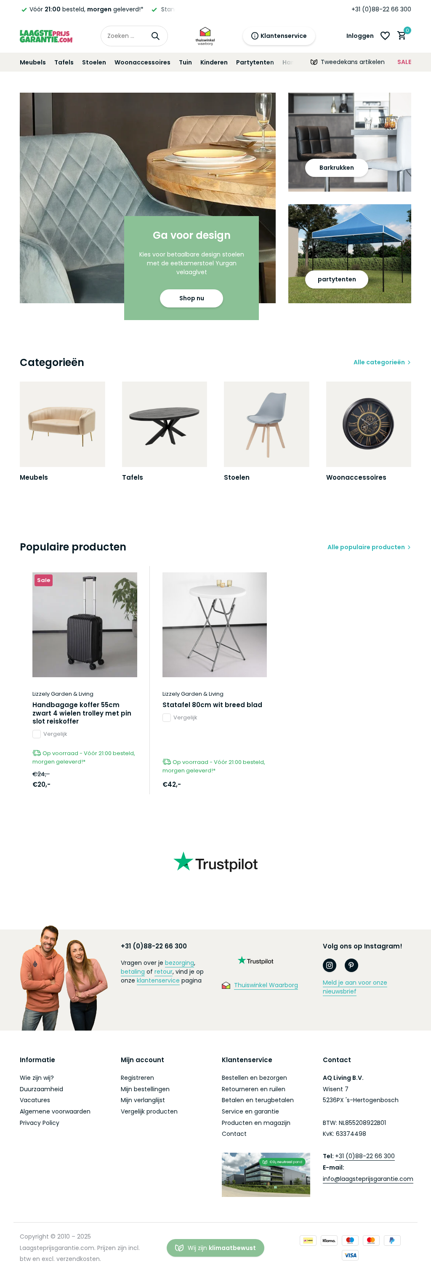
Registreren (137, 1078)
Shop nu (191, 298)
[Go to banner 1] (148, 198)
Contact (234, 1134)
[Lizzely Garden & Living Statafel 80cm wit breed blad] (214, 624)
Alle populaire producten (366, 547)
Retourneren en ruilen (253, 1089)
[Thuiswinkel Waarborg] (205, 36)
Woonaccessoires (142, 62)
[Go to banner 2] (349, 142)
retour (163, 971)
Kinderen (214, 62)
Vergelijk (55, 734)
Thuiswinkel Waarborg (266, 985)
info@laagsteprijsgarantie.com (368, 1179)
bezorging (179, 963)
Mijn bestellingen (145, 1089)
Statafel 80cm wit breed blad (212, 705)
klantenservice (158, 980)
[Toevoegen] (126, 785)
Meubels (33, 62)
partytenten (337, 279)
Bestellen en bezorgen (254, 1078)
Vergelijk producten (149, 1111)
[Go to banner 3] (349, 253)
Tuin (185, 62)
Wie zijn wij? (37, 1078)
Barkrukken (336, 167)
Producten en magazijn (256, 1123)
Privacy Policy (39, 1123)
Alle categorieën (379, 362)
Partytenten (255, 62)
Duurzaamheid (41, 1089)
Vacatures (35, 1100)
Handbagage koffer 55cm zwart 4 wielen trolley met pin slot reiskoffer (81, 713)
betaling (133, 971)
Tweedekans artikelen (353, 62)
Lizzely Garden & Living (62, 694)
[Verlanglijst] (385, 35)
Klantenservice (284, 36)
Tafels (64, 62)
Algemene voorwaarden (55, 1111)
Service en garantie (250, 1111)
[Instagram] (329, 965)
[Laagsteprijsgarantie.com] (46, 36)
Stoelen (94, 62)
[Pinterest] (351, 965)
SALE (404, 62)
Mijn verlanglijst (143, 1100)
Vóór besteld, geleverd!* (86, 9)
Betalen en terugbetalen (258, 1100)
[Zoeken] (155, 36)
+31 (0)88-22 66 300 (381, 9)
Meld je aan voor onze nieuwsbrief (355, 987)
